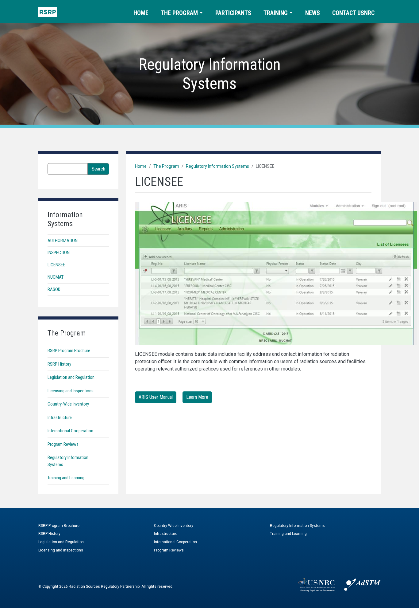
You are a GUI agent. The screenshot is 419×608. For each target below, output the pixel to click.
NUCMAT (55, 277)
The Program (179, 13)
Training (275, 13)
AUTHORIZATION (63, 240)
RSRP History (59, 364)
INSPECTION (59, 252)
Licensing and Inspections (71, 391)
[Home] (47, 11)
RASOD (54, 289)
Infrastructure (60, 417)
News (312, 13)
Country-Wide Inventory (68, 404)
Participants (233, 13)
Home (140, 13)
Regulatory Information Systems (217, 166)
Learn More (197, 397)
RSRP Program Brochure (69, 350)
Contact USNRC (353, 13)
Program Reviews (63, 444)
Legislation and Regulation (71, 377)
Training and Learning (66, 478)
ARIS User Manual (156, 397)
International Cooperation (70, 430)
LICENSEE (56, 265)
